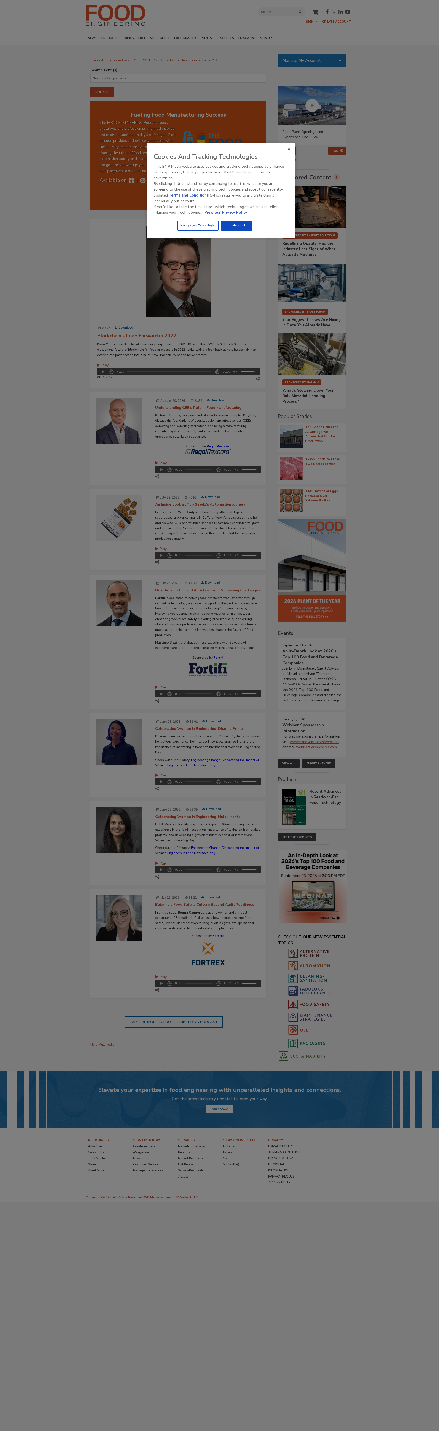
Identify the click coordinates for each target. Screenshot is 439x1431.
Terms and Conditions (189, 195)
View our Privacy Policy (225, 212)
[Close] (289, 149)
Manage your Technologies (198, 225)
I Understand (236, 225)
